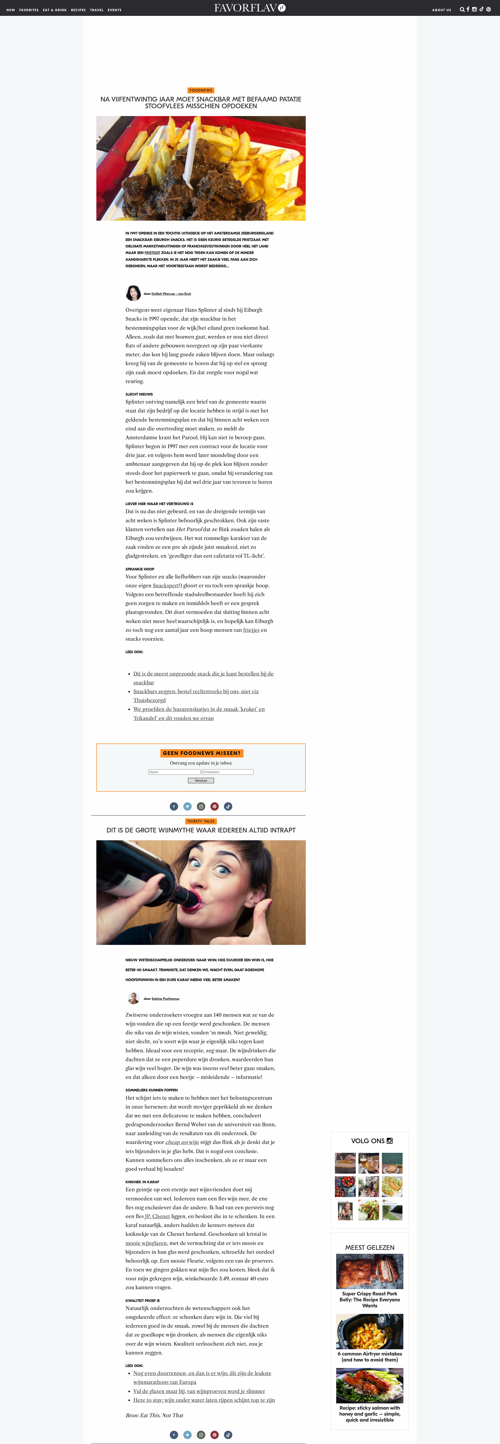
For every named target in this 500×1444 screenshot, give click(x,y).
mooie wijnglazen (146, 1243)
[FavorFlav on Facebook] (468, 10)
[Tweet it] (187, 808)
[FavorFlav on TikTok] (481, 10)
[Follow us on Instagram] (201, 808)
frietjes (251, 630)
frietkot (152, 253)
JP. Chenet (157, 1216)
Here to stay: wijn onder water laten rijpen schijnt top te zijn (204, 1400)
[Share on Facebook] (174, 808)
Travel (97, 10)
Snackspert (166, 586)
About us (442, 10)
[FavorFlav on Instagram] (474, 10)
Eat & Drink (55, 10)
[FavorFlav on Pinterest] (488, 10)
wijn (182, 1142)
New (11, 10)
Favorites (29, 10)
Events (115, 10)
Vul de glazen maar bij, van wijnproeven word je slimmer (199, 1391)
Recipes (78, 10)
